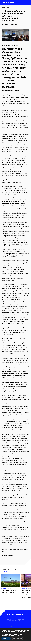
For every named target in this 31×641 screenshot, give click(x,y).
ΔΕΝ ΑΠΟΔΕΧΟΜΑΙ (17, 638)
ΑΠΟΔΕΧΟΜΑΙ (6, 638)
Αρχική (3, 7)
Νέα (8, 7)
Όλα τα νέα (4, 571)
